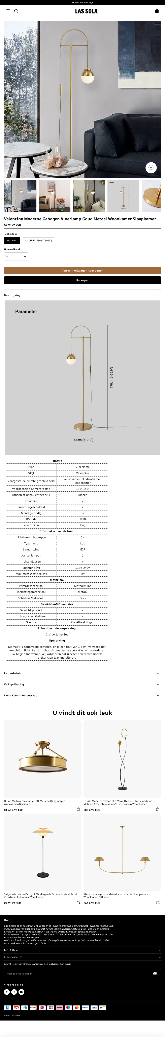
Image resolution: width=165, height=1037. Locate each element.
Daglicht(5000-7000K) (38, 240)
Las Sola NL (16, 1015)
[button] (8, 11)
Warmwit (12, 240)
